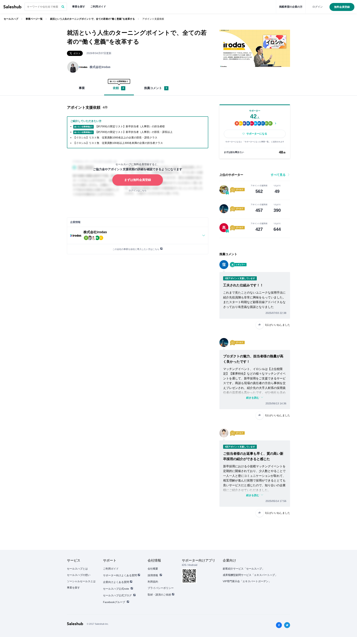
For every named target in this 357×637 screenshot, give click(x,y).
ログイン (317, 6)
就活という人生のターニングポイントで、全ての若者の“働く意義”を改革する (92, 18)
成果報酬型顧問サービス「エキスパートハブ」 (250, 574)
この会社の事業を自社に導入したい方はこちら (135, 249)
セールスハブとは (77, 568)
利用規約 (153, 581)
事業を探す (78, 6)
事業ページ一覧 (34, 18)
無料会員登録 (342, 6)
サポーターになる (256, 133)
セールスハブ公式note (116, 588)
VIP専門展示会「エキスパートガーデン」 (247, 581)
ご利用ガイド (98, 6)
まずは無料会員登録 (137, 179)
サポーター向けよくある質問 (120, 575)
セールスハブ (12, 6)
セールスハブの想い (78, 574)
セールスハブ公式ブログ (117, 595)
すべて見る (278, 174)
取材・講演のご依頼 (159, 594)
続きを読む (252, 397)
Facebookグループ (114, 602)
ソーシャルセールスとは (81, 581)
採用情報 (153, 575)
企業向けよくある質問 (116, 582)
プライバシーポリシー (161, 587)
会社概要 (153, 568)
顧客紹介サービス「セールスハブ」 (243, 568)
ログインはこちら (138, 190)
